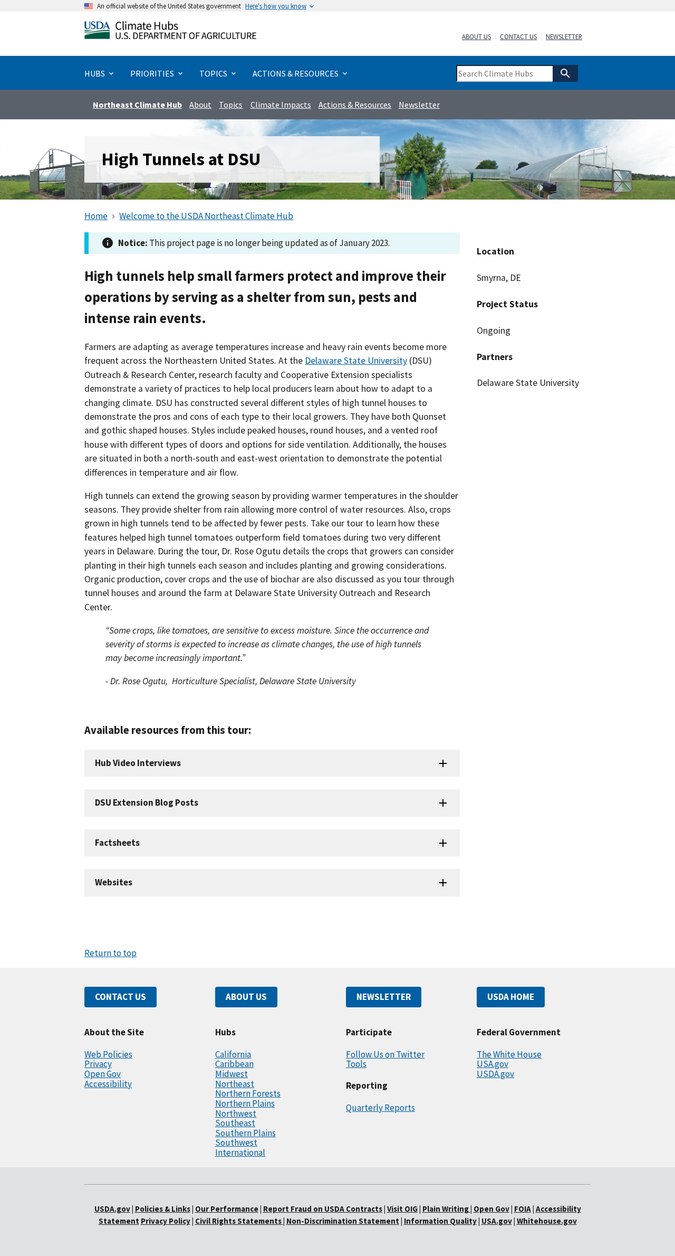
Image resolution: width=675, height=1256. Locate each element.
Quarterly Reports (380, 1107)
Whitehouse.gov (547, 1221)
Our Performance (226, 1209)
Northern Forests (248, 1093)
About (200, 104)
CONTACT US (120, 997)
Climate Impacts (280, 104)
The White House (509, 1054)
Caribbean (234, 1064)
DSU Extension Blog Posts (146, 802)
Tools (356, 1064)
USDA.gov (495, 1074)
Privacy (98, 1064)
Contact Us (518, 37)
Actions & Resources (355, 104)
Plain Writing (446, 1209)
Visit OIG (402, 1209)
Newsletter (564, 37)
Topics (231, 104)
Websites (113, 882)
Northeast (234, 1084)
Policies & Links (162, 1209)
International (240, 1152)
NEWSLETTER (383, 997)
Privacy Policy (165, 1221)
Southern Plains (245, 1133)
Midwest (231, 1074)
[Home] (170, 32)
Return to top (110, 953)
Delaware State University (356, 360)
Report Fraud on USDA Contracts (322, 1209)
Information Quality (440, 1221)
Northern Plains (245, 1103)
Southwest (236, 1142)
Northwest (235, 1113)
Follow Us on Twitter (385, 1054)
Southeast (235, 1123)
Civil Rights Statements (239, 1221)
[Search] (565, 73)
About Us (476, 37)
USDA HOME (510, 997)
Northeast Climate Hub (137, 104)
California (233, 1054)
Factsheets (117, 842)
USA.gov (492, 1064)
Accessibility (108, 1084)
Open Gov (102, 1074)
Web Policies (108, 1054)
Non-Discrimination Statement (342, 1221)
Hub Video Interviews (138, 763)
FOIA (522, 1209)
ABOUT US (246, 997)
